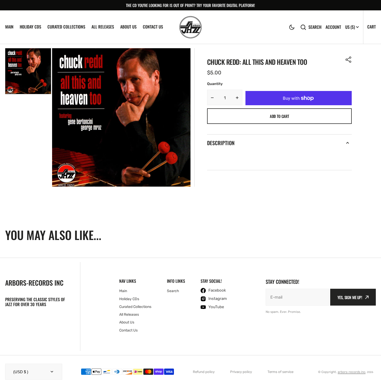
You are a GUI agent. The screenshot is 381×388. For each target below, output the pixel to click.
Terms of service (280, 372)
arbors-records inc (351, 372)
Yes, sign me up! (349, 297)
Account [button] (333, 27)
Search (314, 27)
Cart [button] (371, 27)
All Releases (102, 27)
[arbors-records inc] (190, 27)
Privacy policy (241, 372)
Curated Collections (66, 27)
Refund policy (204, 372)
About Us (128, 27)
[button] (292, 27)
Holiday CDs (30, 27)
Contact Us (153, 27)
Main (9, 27)
